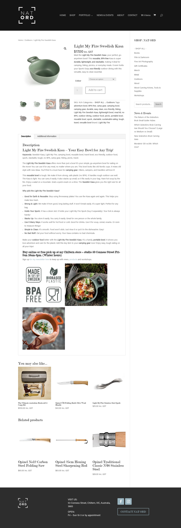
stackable (97, 119)
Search (158, 104)
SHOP (72, 16)
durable (90, 109)
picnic (107, 116)
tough (121, 119)
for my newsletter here (39, 260)
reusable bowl (80, 119)
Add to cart (95, 90)
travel (76, 123)
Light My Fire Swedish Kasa (86, 113)
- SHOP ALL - (99, 103)
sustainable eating (110, 119)
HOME (63, 16)
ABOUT (120, 16)
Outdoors (28, 40)
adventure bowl (80, 106)
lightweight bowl (106, 113)
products (73, 260)
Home (20, 40)
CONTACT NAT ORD (133, 511)
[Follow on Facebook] (121, 501)
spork (89, 119)
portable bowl (117, 116)
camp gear (101, 106)
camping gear (80, 109)
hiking (117, 109)
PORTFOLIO (84, 16)
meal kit (117, 113)
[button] (65, 48)
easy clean (98, 109)
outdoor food (98, 116)
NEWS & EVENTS (105, 16)
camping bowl (113, 106)
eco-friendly (109, 109)
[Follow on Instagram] (128, 501)
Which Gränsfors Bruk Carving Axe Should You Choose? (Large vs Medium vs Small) (148, 128)
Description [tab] (26, 137)
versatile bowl (85, 123)
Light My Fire (104, 123)
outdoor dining (85, 116)
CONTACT (132, 16)
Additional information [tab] (46, 137)
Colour (78, 81)
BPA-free (92, 106)
